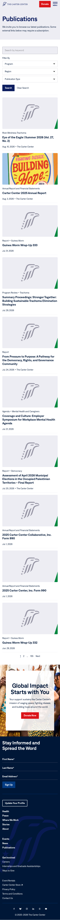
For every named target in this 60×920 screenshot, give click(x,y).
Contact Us (7, 898)
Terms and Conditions (12, 893)
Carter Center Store (12, 885)
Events (5, 839)
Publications (8, 847)
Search (8, 87)
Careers (6, 861)
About (5, 828)
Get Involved (8, 857)
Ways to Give (8, 870)
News (5, 843)
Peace (5, 815)
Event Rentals (8, 880)
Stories (6, 824)
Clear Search (23, 88)
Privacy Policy (8, 889)
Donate (45, 4)
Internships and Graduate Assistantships (21, 866)
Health (5, 811)
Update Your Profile (15, 804)
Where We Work (10, 820)
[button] (55, 4)
